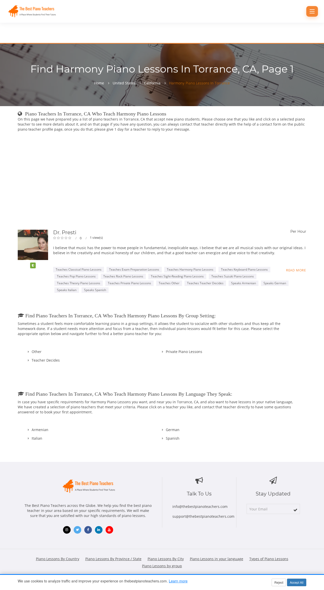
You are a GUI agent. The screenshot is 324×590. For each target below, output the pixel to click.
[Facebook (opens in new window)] (88, 530)
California (152, 83)
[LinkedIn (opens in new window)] (99, 530)
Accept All (296, 582)
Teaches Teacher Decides (205, 283)
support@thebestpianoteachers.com (203, 516)
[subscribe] (295, 510)
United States (124, 83)
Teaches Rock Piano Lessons (123, 276)
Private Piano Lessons (184, 351)
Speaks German (275, 283)
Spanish (172, 438)
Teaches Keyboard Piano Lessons (244, 269)
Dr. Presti (64, 232)
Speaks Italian (66, 290)
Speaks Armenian (243, 283)
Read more (296, 270)
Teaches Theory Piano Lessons (78, 283)
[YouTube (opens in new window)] (109, 530)
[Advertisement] (162, 181)
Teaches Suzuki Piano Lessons (232, 276)
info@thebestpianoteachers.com (200, 506)
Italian (37, 438)
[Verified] (33, 265)
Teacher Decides (46, 360)
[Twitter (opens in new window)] (77, 530)
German (172, 430)
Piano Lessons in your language (216, 558)
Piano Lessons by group (162, 565)
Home (99, 83)
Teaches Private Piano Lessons (129, 283)
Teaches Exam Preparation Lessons (134, 269)
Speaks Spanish (95, 290)
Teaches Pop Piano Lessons (76, 276)
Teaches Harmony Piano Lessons (190, 269)
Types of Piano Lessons (268, 558)
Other (37, 351)
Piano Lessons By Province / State (113, 558)
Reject (278, 582)
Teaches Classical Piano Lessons (79, 269)
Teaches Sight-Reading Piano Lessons (177, 276)
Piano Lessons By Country (57, 558)
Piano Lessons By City (166, 558)
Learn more (178, 580)
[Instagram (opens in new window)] (67, 530)
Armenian (40, 430)
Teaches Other (169, 283)
